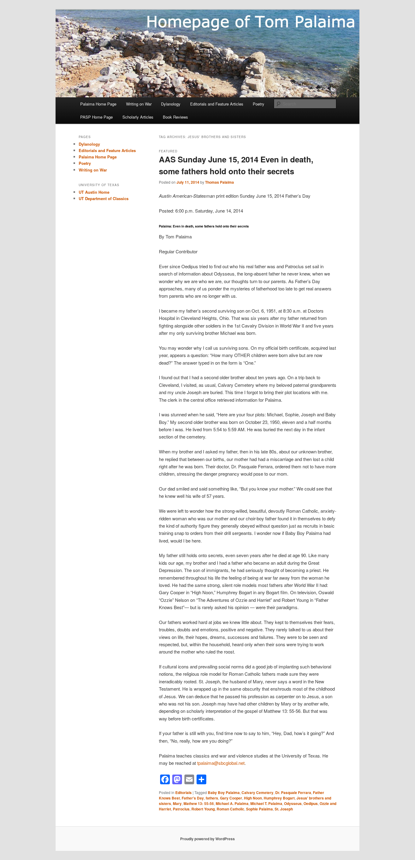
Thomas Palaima (219, 182)
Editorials (183, 792)
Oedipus (311, 803)
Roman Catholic (230, 809)
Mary (177, 803)
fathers (212, 798)
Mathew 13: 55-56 (198, 803)
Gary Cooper (231, 798)
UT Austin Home (94, 192)
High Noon (253, 798)
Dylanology (170, 104)
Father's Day (193, 798)
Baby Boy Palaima (224, 792)
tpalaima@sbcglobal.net (221, 763)
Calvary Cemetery (257, 792)
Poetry (258, 104)
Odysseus (293, 803)
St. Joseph (284, 809)
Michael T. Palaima (266, 803)
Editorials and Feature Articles (216, 104)
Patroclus (181, 809)
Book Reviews (175, 117)
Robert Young (203, 809)
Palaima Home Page (98, 104)
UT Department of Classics (104, 198)
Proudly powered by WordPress (207, 838)
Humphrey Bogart (279, 798)
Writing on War (139, 104)
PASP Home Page (96, 117)
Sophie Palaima (259, 809)
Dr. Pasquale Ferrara (293, 792)
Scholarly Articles (137, 117)
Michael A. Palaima (232, 803)
